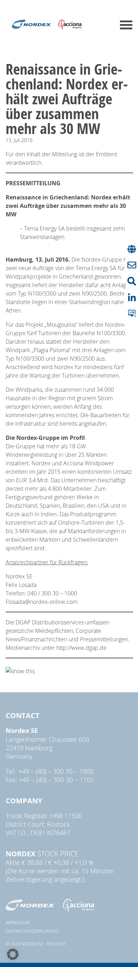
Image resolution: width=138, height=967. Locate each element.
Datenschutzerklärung (32, 931)
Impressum (17, 922)
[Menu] (126, 25)
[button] (12, 954)
